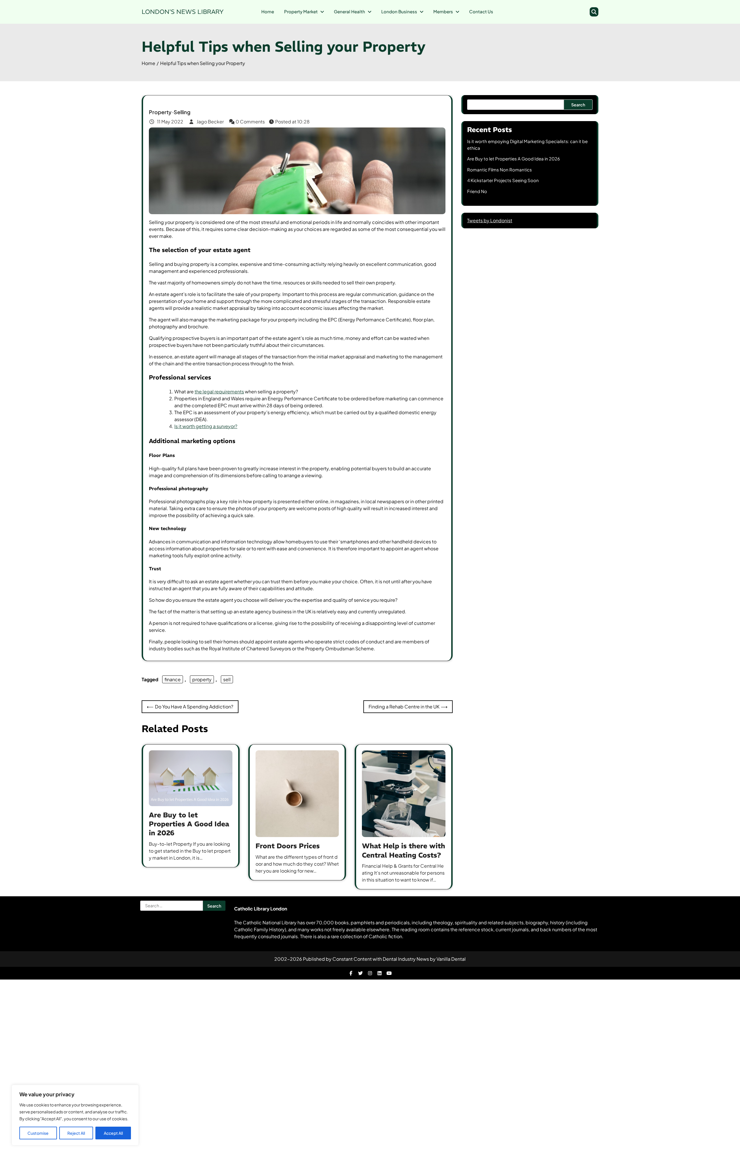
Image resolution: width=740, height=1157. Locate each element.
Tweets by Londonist (489, 220)
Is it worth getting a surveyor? (205, 426)
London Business (399, 11)
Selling (182, 112)
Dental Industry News (406, 959)
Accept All (113, 1133)
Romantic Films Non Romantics (499, 169)
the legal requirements (219, 391)
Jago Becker (210, 122)
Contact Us (481, 11)
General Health (349, 11)
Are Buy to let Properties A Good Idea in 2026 (189, 823)
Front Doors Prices (288, 845)
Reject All (76, 1133)
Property (160, 112)
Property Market (301, 11)
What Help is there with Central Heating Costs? (403, 850)
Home (267, 11)
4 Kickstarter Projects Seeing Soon (503, 180)
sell (227, 679)
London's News (183, 12)
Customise (38, 1133)
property (202, 679)
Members (443, 11)
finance (172, 679)
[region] (75, 1115)
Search (578, 104)
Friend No (477, 191)
